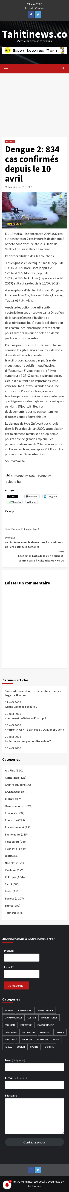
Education (11, 820)
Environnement (14, 827)
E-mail (9, 967)
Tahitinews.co (34, 34)
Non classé (11, 862)
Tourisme (10, 912)
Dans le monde (14, 806)
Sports (9, 905)
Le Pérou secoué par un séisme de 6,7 (28, 741)
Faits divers (12, 841)
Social (8, 891)
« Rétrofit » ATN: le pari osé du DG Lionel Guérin (34, 729)
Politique (10, 877)
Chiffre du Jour (14, 784)
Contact (39, 8)
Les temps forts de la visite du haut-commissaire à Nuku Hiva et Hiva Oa (41, 556)
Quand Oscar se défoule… (21, 706)
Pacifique (10, 870)
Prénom (9, 950)
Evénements (13, 834)
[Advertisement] (34, 102)
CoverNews (53, 1181)
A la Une (10, 770)
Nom (15, 1060)
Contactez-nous (34, 1142)
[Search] (63, 68)
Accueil (29, 8)
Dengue (16, 529)
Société (10, 141)
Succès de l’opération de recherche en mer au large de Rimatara (33, 693)
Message (11, 1095)
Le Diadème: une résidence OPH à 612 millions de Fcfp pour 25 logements (34, 542)
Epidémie (26, 529)
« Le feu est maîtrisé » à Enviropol (25, 718)
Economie (11, 813)
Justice (9, 855)
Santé (36, 529)
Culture (10, 798)
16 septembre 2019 (17, 187)
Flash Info (11, 848)
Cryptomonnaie (14, 791)
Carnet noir (12, 777)
